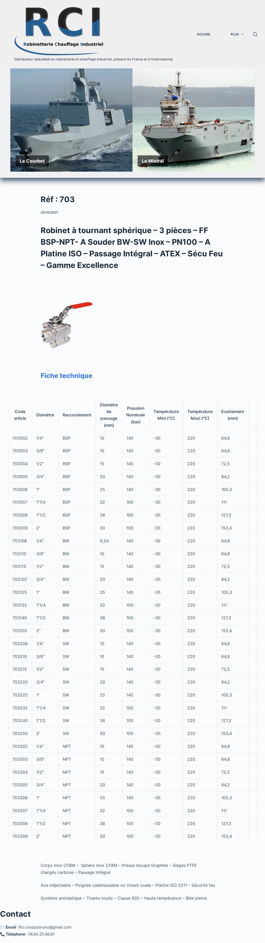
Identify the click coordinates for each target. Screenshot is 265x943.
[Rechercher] (255, 34)
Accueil (204, 34)
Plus (235, 34)
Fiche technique (66, 375)
